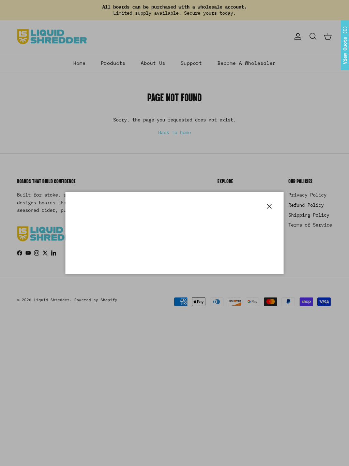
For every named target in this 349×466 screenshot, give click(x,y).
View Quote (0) (345, 45)
